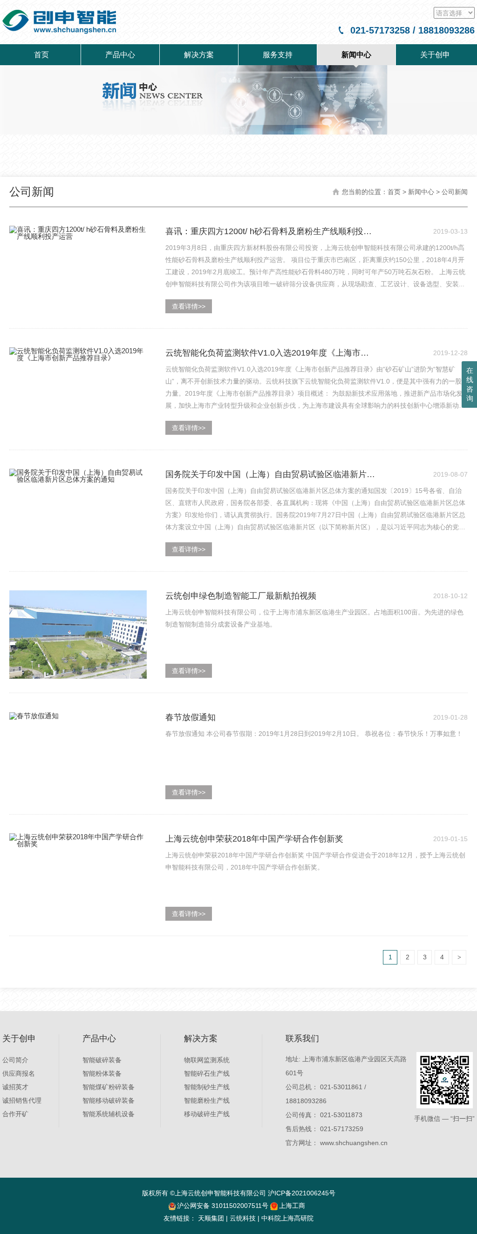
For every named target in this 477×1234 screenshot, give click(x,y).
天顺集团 (211, 1218)
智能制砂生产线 (207, 1087)
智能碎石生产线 (207, 1073)
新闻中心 (356, 55)
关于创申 (435, 55)
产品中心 (120, 55)
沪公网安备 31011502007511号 (222, 1205)
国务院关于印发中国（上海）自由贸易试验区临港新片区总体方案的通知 (270, 475)
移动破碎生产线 (207, 1114)
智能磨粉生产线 (207, 1100)
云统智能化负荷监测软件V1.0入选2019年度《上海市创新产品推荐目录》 (267, 353)
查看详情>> (188, 306)
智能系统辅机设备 (108, 1114)
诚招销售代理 (21, 1100)
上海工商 (292, 1205)
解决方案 (199, 55)
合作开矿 (15, 1114)
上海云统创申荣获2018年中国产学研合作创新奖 (254, 838)
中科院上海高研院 (287, 1218)
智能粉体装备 (102, 1073)
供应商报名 (18, 1073)
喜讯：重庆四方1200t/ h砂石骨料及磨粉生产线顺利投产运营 (268, 232)
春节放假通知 (190, 717)
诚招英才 (15, 1087)
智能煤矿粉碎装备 (108, 1087)
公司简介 (15, 1060)
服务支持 (278, 55)
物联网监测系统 (207, 1060)
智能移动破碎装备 (108, 1100)
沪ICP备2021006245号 (301, 1193)
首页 (41, 55)
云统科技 (243, 1218)
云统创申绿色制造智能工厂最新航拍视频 (240, 595)
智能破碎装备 (102, 1060)
